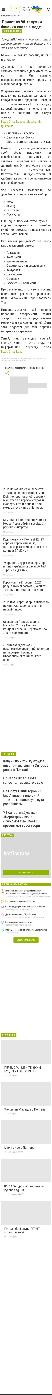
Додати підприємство (26, 940)
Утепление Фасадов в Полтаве (24, 1109)
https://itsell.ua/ (11, 351)
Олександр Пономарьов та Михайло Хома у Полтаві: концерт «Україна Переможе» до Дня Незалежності (25, 627)
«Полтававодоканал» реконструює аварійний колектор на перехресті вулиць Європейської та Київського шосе (26, 652)
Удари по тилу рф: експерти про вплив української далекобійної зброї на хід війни (24, 566)
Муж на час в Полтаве (19, 1148)
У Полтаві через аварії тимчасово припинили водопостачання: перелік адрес (26, 605)
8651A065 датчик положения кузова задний (24, 1188)
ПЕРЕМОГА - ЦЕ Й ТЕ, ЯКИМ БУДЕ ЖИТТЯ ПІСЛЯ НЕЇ (22, 1069)
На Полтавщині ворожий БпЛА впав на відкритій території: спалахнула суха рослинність (23, 797)
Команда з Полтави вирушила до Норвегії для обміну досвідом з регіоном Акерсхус (25, 523)
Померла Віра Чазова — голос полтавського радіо (23, 780)
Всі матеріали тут (26, 872)
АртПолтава (16, 853)
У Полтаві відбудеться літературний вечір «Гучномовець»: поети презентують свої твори (21, 819)
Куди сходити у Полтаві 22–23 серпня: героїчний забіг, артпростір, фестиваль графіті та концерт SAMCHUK (25, 545)
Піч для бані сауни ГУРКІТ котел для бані (22, 1230)
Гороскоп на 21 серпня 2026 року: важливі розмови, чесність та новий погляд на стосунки (25, 586)
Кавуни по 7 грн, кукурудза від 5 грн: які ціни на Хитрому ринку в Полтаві (25, 765)
